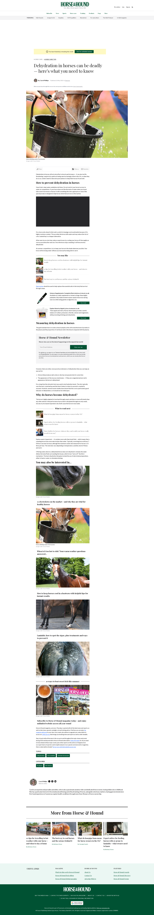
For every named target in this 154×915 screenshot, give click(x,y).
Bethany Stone (32, 847)
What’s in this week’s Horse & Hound (67, 872)
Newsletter (83, 18)
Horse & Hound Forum (121, 879)
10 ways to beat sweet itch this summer (62, 681)
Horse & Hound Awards (121, 872)
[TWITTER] (49, 781)
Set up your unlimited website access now (64, 747)
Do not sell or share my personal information (77, 898)
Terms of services (60, 352)
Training (82, 13)
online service (46, 734)
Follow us (76, 169)
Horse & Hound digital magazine (66, 879)
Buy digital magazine (78, 895)
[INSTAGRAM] (52, 781)
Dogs (99, 13)
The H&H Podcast (108, 18)
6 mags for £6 (51, 18)
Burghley (61, 18)
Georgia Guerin (83, 844)
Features (67, 80)
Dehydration (41, 755)
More (106, 13)
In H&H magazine (122, 18)
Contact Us (88, 875)
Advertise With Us (90, 879)
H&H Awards (39, 18)
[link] (42, 298)
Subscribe (49, 13)
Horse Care (38, 59)
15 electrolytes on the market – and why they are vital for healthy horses (61, 503)
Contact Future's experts (60, 895)
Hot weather (51, 755)
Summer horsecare (63, 755)
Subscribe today (74, 740)
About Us (87, 872)
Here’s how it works (78, 86)
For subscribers (94, 18)
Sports (64, 13)
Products (91, 13)
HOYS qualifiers (71, 18)
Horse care (73, 13)
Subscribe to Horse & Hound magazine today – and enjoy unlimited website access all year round (61, 722)
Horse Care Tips (50, 59)
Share (40, 169)
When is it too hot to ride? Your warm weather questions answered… (61, 552)
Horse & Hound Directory (122, 875)
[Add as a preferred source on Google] (77, 903)
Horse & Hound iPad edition (64, 875)
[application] (62, 211)
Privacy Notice (45, 354)
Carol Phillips (44, 80)
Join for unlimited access (84, 51)
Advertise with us (113, 895)
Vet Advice (48, 765)
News (57, 13)
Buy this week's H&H (41, 895)
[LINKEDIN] (55, 781)
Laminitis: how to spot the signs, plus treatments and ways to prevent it (62, 636)
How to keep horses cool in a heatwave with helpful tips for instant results (62, 594)
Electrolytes (39, 286)
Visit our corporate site (103, 908)
